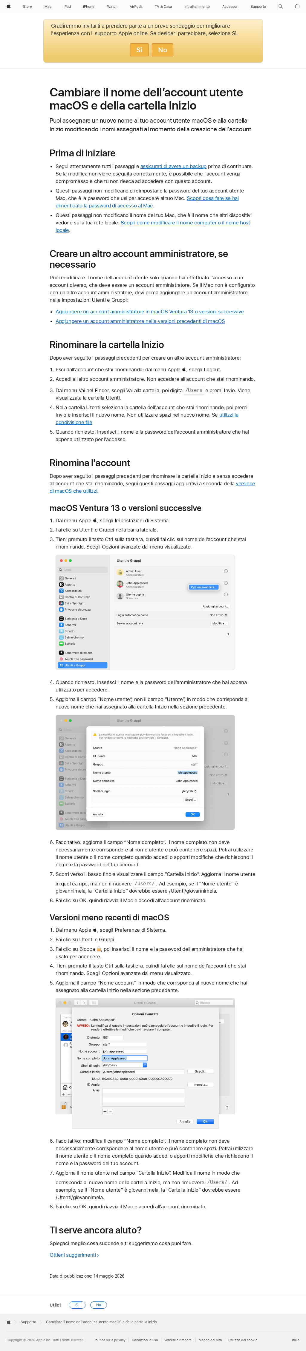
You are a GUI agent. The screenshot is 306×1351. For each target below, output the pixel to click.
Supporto (28, 1322)
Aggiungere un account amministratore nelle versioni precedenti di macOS (140, 321)
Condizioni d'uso (145, 1340)
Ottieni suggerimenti (73, 1255)
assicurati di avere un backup (173, 166)
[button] (280, 6)
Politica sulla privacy (110, 1340)
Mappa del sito (210, 1340)
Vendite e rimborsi (178, 1340)
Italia (295, 1340)
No (162, 50)
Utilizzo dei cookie (242, 1340)
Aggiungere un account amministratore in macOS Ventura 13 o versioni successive (150, 312)
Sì (139, 50)
